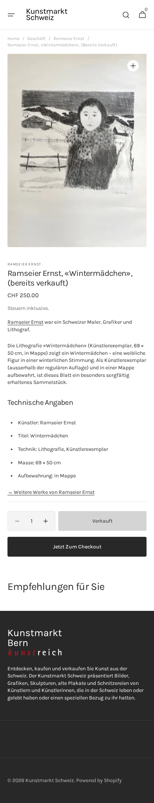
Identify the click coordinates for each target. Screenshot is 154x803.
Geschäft (36, 38)
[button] (11, 15)
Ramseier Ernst (68, 38)
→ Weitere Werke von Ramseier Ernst (51, 492)
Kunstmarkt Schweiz (49, 780)
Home (13, 38)
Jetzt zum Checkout (77, 547)
